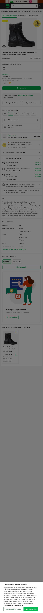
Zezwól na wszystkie (31, 609)
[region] (21, 597)
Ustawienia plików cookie (13, 609)
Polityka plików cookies (15, 605)
